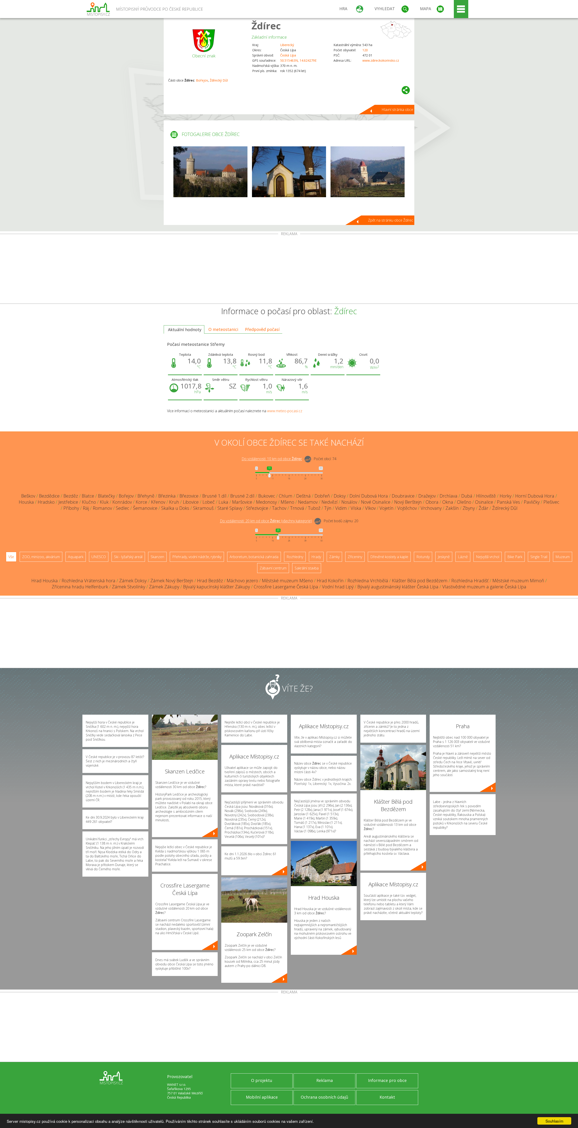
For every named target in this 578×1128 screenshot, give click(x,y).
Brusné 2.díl (242, 496)
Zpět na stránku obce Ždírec (390, 220)
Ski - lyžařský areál (128, 556)
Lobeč (209, 502)
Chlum (285, 496)
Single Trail (538, 556)
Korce (141, 502)
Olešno (464, 502)
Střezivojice (257, 508)
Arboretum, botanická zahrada (254, 556)
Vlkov (370, 508)
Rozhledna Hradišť (470, 581)
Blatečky (106, 496)
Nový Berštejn (408, 502)
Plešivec (551, 502)
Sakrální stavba (307, 568)
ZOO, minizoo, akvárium (41, 556)
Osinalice (484, 502)
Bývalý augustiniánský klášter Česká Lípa (397, 587)
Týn (327, 508)
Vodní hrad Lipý (338, 587)
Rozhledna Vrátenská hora (88, 581)
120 (365, 50)
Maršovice (242, 502)
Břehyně (146, 496)
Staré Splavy (229, 508)
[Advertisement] (289, 269)
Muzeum (562, 556)
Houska (26, 502)
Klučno (89, 502)
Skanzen (157, 556)
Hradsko (46, 502)
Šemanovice (145, 508)
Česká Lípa (288, 55)
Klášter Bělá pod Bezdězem (419, 581)
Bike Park (514, 556)
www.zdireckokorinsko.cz (380, 60)
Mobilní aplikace (262, 1097)
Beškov (28, 496)
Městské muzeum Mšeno (287, 581)
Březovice (188, 496)
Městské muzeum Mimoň (518, 581)
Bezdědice (49, 496)
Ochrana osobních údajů (324, 1097)
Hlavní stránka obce (397, 109)
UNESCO (98, 556)
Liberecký (287, 45)
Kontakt (387, 1097)
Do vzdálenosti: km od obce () (266, 521)
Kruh (174, 502)
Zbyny (469, 508)
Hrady (316, 556)
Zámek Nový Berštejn (171, 581)
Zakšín (452, 508)
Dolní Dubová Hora (369, 496)
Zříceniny (355, 556)
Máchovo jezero (242, 581)
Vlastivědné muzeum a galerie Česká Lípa (484, 587)
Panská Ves (508, 502)
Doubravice (403, 496)
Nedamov (308, 502)
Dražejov (427, 496)
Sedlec (122, 508)
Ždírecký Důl (219, 80)
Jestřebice (68, 502)
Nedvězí (330, 502)
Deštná (303, 496)
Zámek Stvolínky (128, 587)
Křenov (158, 502)
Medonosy (266, 502)
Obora (432, 502)
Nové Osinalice (375, 502)
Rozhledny (295, 556)
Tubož (314, 508)
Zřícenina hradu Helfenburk (80, 587)
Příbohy (71, 508)
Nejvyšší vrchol (487, 556)
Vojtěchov (407, 508)
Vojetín (387, 508)
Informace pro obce (387, 1080)
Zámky (334, 556)
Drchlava (448, 496)
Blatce (88, 496)
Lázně (463, 556)
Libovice (191, 502)
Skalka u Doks (175, 508)
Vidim (341, 508)
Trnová (297, 508)
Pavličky (532, 502)
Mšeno (287, 502)
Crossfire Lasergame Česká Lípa (286, 587)
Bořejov (202, 80)
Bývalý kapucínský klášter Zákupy (216, 587)
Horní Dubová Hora (534, 496)
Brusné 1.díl (214, 496)
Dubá (466, 496)
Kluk (104, 502)
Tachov (279, 508)
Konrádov (122, 502)
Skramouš (203, 508)
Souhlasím (554, 1121)
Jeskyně (444, 556)
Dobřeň (322, 496)
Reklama (324, 1080)
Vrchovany (431, 508)
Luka (223, 502)
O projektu (261, 1080)
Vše (11, 556)
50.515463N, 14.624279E (298, 60)
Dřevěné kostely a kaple (389, 556)
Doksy (340, 496)
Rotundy (423, 556)
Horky (505, 496)
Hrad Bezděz (210, 581)
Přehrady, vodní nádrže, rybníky (196, 556)
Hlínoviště (486, 496)
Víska (356, 508)
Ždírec (266, 25)
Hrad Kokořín (330, 581)
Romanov (102, 508)
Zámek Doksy (133, 581)
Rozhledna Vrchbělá (367, 581)
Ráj (86, 508)
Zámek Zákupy (164, 587)
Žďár (483, 508)
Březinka (167, 496)
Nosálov (349, 502)
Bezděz (70, 496)
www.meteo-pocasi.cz (284, 410)
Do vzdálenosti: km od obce (272, 458)
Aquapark (75, 556)
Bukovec (266, 496)
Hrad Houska (44, 581)
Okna (447, 502)
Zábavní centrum (273, 568)
